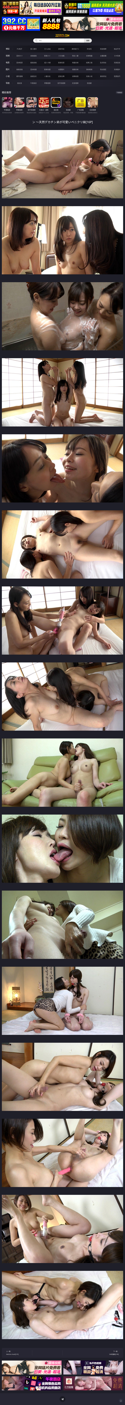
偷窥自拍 (19, 69)
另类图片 (117, 69)
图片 (8, 69)
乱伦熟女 (103, 63)
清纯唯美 (89, 69)
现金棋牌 (103, 49)
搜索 (87, 40)
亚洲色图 (33, 69)
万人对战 (47, 49)
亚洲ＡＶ (19, 56)
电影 (8, 62)
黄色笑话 (103, 76)
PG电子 (19, 49)
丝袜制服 (89, 56)
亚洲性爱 (19, 63)
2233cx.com (62, 36)
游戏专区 (61, 49)
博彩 (8, 49)
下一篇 (114, 1352)
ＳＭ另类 (117, 56)
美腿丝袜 (75, 69)
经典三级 (89, 63)
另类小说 (89, 76)
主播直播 (103, 56)
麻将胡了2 (75, 49)
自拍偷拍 (33, 56)
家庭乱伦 (33, 76)
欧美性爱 (61, 63)
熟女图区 (103, 69)
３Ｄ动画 (61, 56)
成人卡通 (47, 63)
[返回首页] (120, 1400)
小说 (8, 76)
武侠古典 (61, 76)
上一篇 (12, 1352)
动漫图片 (61, 69)
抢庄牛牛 (117, 49)
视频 (8, 55)
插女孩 (19, 83)
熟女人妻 (75, 56)
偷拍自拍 (33, 63)
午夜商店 (33, 83)
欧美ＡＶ (47, 56)
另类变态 (117, 63)
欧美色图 (47, 69)
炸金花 (89, 49)
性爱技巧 (117, 76)
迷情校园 (75, 76)
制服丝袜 (75, 63)
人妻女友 (47, 76)
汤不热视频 (61, 83)
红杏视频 (75, 83)
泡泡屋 (89, 83)
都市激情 (19, 76)
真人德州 (33, 49)
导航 (8, 83)
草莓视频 (47, 83)
